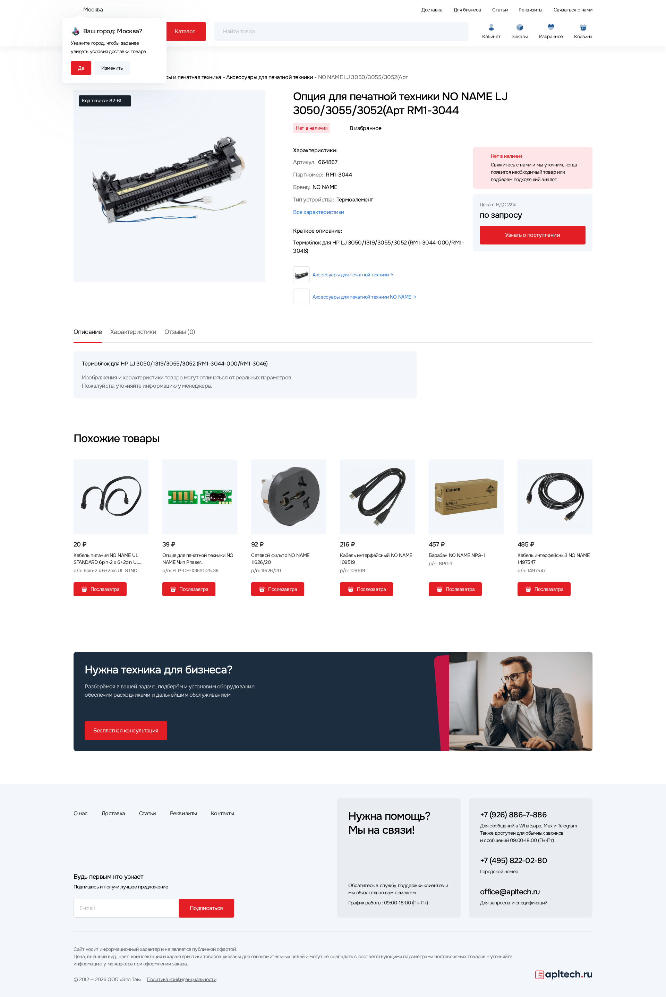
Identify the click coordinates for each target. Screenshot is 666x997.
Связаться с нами (573, 10)
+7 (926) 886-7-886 (513, 815)
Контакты (222, 813)
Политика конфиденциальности (181, 979)
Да (81, 68)
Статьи (499, 10)
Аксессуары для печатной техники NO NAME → (364, 297)
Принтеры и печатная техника (183, 77)
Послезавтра (105, 589)
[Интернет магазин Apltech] (563, 974)
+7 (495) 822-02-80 (513, 861)
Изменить (112, 68)
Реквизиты (530, 10)
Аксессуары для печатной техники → (353, 275)
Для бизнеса (467, 10)
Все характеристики (318, 212)
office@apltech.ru (510, 892)
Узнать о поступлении (532, 235)
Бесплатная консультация (126, 730)
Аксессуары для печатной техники (269, 77)
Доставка (432, 10)
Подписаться (206, 908)
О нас (81, 813)
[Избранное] (140, 467)
